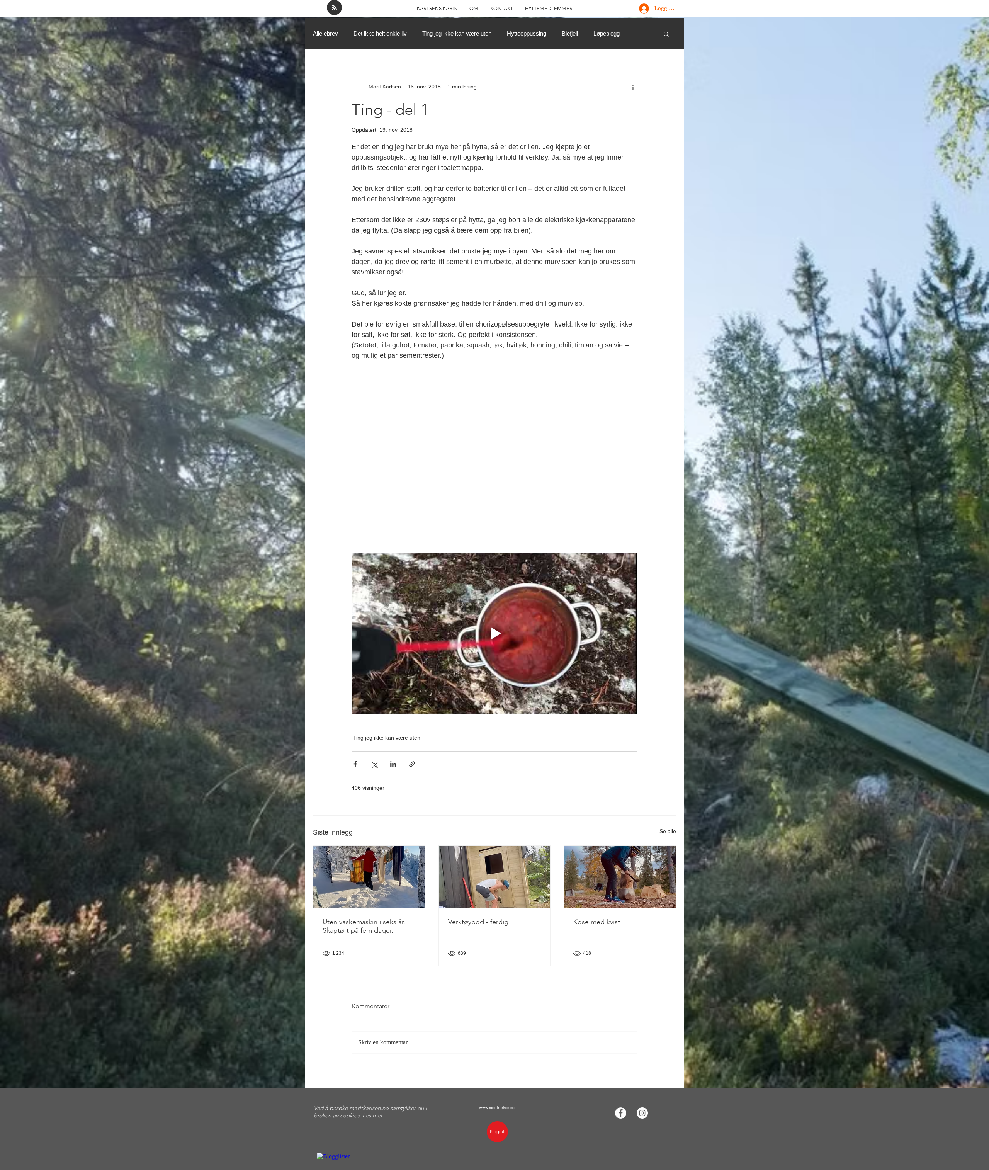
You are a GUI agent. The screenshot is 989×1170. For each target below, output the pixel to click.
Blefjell (570, 33)
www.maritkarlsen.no (497, 1107)
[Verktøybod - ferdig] (495, 877)
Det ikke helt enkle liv (380, 33)
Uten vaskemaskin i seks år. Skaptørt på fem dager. (364, 926)
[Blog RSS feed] (334, 8)
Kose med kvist (596, 922)
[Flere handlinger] (632, 86)
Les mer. (373, 1115)
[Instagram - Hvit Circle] (642, 1113)
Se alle (667, 831)
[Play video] (494, 633)
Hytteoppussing (526, 33)
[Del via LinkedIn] (393, 764)
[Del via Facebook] (355, 764)
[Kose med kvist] (620, 877)
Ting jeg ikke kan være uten (456, 33)
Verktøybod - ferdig (478, 922)
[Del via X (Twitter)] (374, 764)
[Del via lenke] (412, 764)
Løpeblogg (606, 33)
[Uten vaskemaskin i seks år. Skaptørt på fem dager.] (369, 877)
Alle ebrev (325, 33)
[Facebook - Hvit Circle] (620, 1113)
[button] (666, 34)
